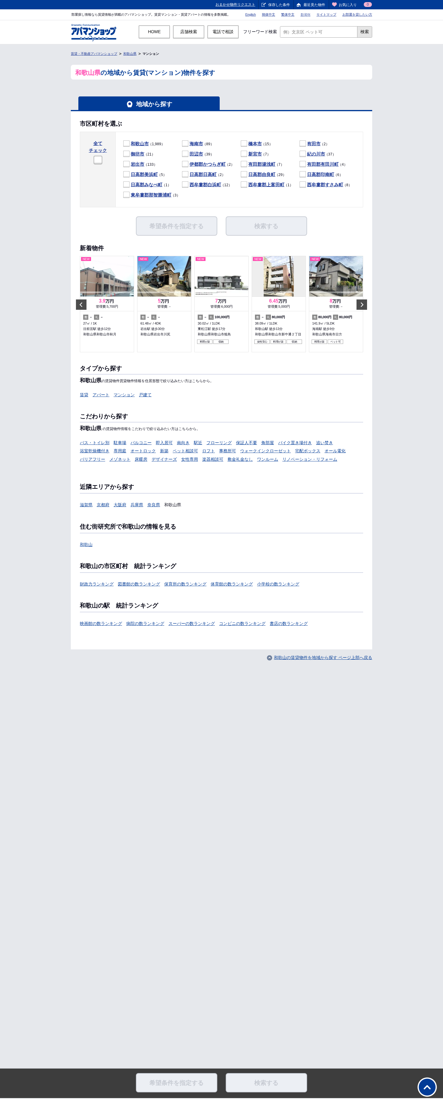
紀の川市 (316, 153)
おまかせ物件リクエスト (235, 4)
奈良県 (153, 504)
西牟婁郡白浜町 (205, 184)
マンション (124, 394)
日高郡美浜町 (144, 174)
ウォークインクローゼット (265, 450)
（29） (267, 174)
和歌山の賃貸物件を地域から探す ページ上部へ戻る (323, 657)
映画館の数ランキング (101, 623)
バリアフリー (92, 459)
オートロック (143, 450)
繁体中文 (287, 14)
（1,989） (148, 143)
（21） (143, 153)
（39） (202, 153)
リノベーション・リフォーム (309, 459)
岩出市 (137, 164)
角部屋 (267, 442)
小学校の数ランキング (278, 584)
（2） (318, 143)
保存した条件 (279, 5)
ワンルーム (267, 459)
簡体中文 (268, 14)
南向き (183, 442)
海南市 (196, 143)
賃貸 (84, 394)
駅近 (198, 442)
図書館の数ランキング (139, 584)
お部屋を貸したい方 (357, 14)
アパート (101, 394)
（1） (151, 184)
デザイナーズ (164, 459)
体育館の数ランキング (232, 584)
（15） (260, 143)
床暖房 (141, 459)
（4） (327, 164)
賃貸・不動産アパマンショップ (94, 53)
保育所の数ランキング (185, 584)
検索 (364, 31)
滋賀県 (86, 504)
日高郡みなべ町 (146, 184)
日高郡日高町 (203, 174)
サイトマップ (326, 14)
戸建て (145, 394)
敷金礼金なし (240, 459)
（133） (144, 164)
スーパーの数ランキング (191, 623)
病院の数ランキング (145, 623)
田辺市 (196, 153)
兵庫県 (136, 504)
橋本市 (255, 143)
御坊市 (137, 153)
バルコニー (141, 442)
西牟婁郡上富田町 (266, 184)
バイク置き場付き (295, 442)
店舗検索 (188, 31)
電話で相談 (223, 31)
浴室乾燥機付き (94, 450)
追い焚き (324, 442)
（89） (202, 143)
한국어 (305, 14)
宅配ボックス (307, 450)
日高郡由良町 (261, 174)
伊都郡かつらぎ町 (208, 164)
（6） (325, 174)
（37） (321, 153)
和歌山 (86, 544)
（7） (259, 153)
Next (362, 304)
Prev (81, 304)
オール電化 (335, 450)
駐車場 (120, 442)
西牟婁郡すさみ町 (325, 184)
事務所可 (227, 450)
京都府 (103, 504)
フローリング (219, 442)
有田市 (314, 143)
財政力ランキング (97, 584)
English (250, 14)
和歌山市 (140, 143)
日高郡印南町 (320, 174)
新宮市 (255, 153)
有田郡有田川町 (323, 164)
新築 (164, 450)
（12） (211, 184)
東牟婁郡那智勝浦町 (151, 194)
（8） (329, 184)
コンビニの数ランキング (242, 623)
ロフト (208, 450)
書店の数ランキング (289, 623)
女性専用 (189, 459)
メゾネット (119, 459)
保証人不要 (246, 442)
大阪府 (120, 504)
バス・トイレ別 (94, 442)
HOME (154, 31)
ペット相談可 (185, 450)
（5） (149, 174)
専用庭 (120, 450)
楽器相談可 (212, 459)
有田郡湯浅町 (261, 164)
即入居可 (164, 442)
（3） (155, 194)
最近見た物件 (314, 5)
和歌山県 (130, 53)
